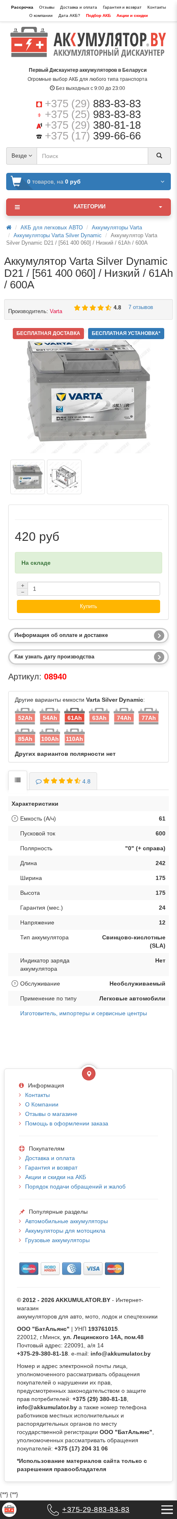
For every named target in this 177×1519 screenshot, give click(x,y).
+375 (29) (93, 103)
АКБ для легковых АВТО (52, 227)
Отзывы (46, 7)
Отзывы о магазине (51, 1114)
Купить (88, 606)
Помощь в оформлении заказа (66, 1123)
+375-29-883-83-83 (96, 1509)
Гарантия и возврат (122, 7)
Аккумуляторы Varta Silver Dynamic (58, 235)
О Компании (41, 1104)
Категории (89, 206)
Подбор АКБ (98, 15)
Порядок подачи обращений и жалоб (75, 1186)
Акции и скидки (132, 15)
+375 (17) (93, 136)
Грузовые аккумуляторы (57, 1240)
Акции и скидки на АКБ (55, 1177)
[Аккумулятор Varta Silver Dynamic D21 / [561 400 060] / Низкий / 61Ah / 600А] (27, 477)
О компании (41, 15)
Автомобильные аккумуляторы (66, 1221)
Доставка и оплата (78, 7)
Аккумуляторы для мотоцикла (65, 1230)
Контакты (156, 7)
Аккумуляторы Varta (117, 227)
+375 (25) (93, 114)
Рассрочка (22, 7)
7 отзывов (139, 307)
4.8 (86, 781)
